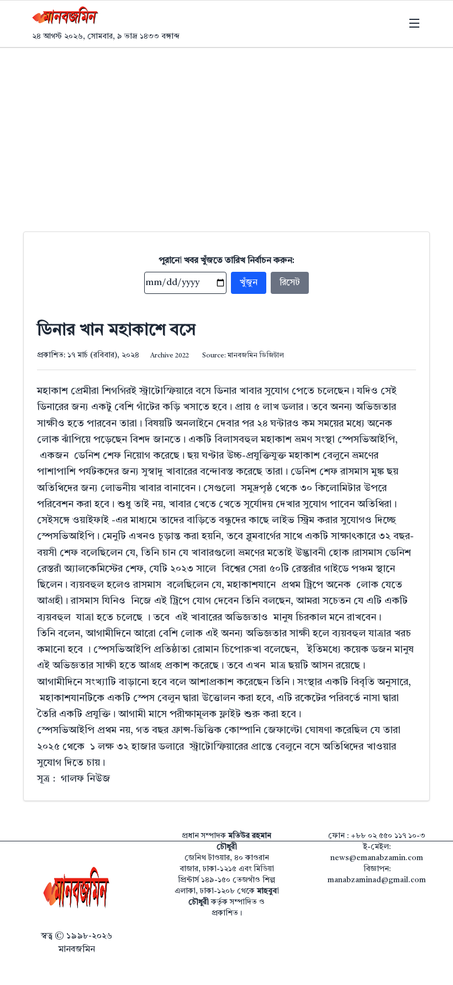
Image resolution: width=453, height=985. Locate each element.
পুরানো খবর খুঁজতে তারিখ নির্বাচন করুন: (226, 260)
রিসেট (290, 282)
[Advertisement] (226, 131)
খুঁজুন (248, 282)
